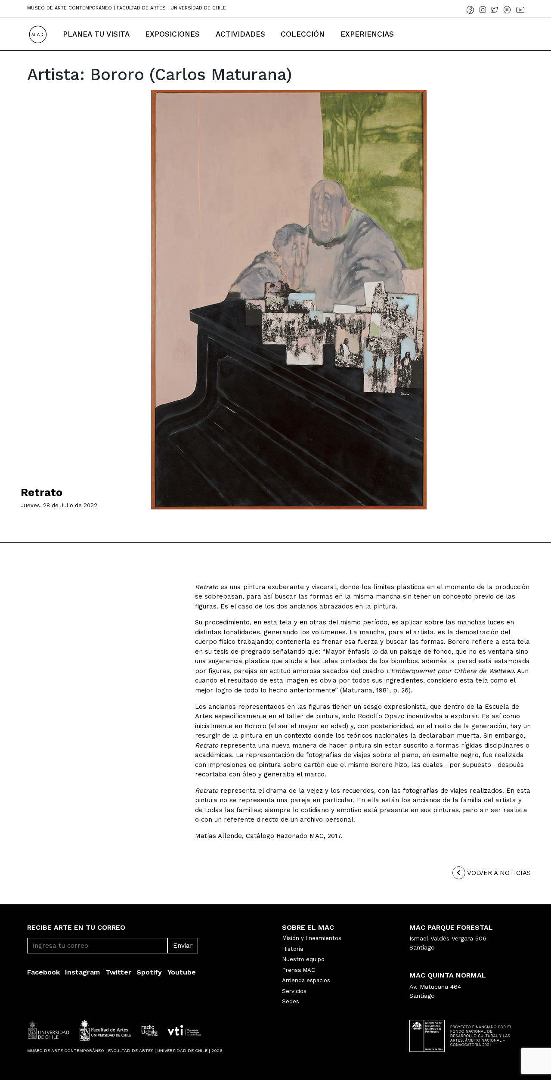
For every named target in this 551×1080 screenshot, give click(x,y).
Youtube (181, 972)
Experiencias (367, 34)
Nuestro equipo (303, 959)
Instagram (82, 972)
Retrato (41, 492)
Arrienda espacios (306, 980)
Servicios (294, 991)
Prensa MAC (298, 970)
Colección (303, 34)
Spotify (149, 972)
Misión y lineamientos (311, 938)
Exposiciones (172, 34)
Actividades (240, 34)
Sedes (290, 1001)
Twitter (118, 972)
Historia (292, 949)
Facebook (43, 972)
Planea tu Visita (96, 34)
